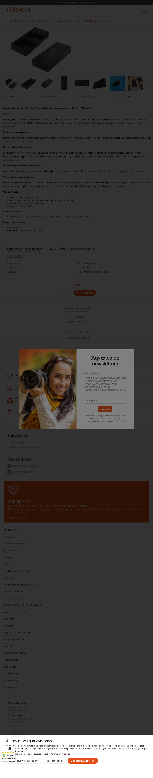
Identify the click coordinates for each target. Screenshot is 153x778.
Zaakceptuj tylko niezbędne (24, 760)
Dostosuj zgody (54, 760)
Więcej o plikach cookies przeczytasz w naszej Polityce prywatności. (38, 753)
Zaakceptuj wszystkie (82, 760)
